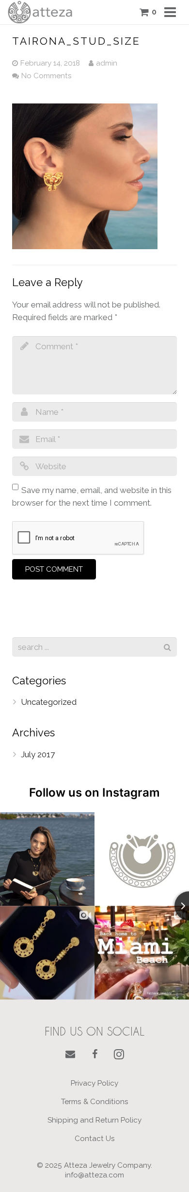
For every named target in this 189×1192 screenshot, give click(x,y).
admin (106, 63)
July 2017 (38, 754)
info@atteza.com (94, 1175)
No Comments (46, 75)
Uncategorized (49, 702)
